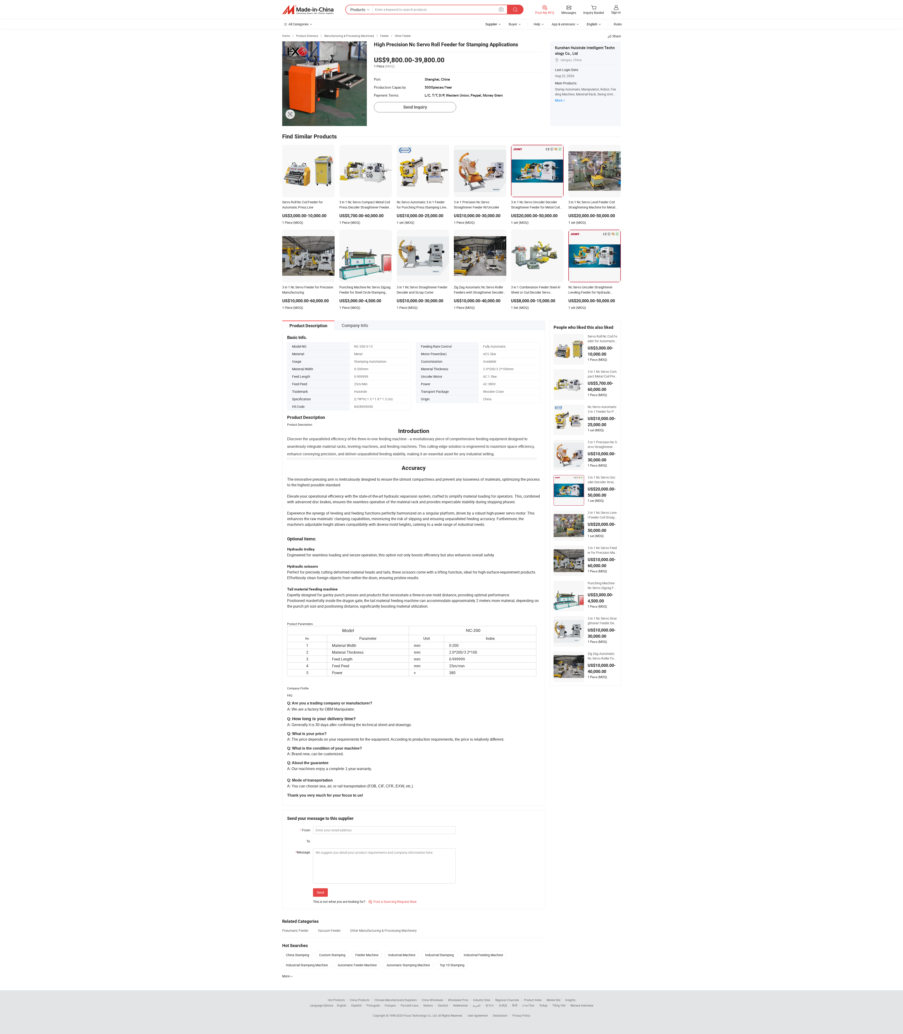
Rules (618, 24)
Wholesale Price (458, 1000)
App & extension (563, 24)
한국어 (489, 1005)
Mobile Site (553, 1000)
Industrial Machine (401, 955)
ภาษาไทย (528, 1005)
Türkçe (543, 1005)
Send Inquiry (415, 107)
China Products (359, 1000)
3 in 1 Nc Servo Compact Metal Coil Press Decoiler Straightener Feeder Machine (602, 374)
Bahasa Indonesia (581, 1005)
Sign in (616, 12)
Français (390, 1005)
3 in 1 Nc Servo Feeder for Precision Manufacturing (602, 550)
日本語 (503, 1005)
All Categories (299, 24)
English (341, 1005)
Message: (303, 852)
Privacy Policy (521, 1015)
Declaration (500, 1015)
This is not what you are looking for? (339, 901)
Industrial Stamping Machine (307, 965)
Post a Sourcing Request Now (392, 901)
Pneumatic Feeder (295, 930)
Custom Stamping (332, 955)
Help (537, 24)
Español (356, 1005)
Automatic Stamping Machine (408, 965)
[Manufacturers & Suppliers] (307, 10)
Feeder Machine (366, 955)
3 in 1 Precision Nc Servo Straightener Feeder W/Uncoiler (602, 444)
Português (373, 1005)
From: (305, 830)
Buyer (513, 24)
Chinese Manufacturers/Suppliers (395, 1000)
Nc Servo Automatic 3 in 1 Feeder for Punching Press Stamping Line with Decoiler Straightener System (602, 409)
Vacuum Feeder (329, 930)
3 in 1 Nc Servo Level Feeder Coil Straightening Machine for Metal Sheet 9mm (602, 515)
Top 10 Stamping (452, 965)
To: (308, 841)
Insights (570, 1000)
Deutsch (443, 1005)
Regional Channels (507, 1000)
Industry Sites (481, 1000)
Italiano (428, 1005)
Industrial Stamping (439, 955)
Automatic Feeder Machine (357, 965)
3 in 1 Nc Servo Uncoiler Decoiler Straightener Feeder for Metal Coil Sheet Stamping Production (602, 479)
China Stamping (297, 955)
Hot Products (336, 1000)
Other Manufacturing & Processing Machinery (383, 930)
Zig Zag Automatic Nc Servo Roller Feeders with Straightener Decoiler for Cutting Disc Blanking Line (602, 656)
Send (320, 892)
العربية (476, 1005)
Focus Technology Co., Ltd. (421, 1015)
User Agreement (478, 1015)
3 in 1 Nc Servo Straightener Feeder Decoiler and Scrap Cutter (602, 620)
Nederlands (460, 1005)
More (558, 100)
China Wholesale (432, 1000)
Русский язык (409, 1005)
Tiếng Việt (559, 1005)
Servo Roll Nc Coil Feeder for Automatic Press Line (602, 338)
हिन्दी (514, 1005)
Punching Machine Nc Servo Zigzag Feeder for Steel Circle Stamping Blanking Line (602, 585)
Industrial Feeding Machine (483, 955)
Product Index (533, 1000)
